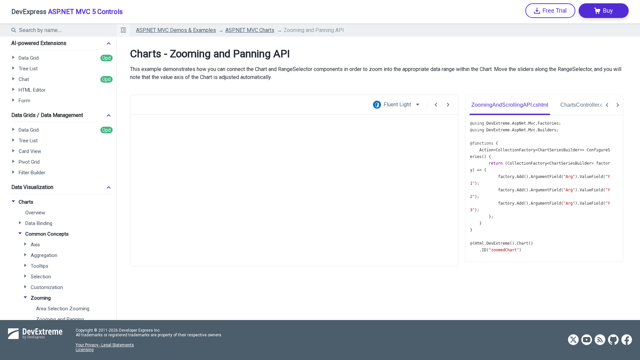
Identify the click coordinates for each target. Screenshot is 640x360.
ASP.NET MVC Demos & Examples (176, 30)
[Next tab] (617, 105)
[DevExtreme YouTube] (586, 340)
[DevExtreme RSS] (600, 340)
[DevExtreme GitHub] (613, 340)
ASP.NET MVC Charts (249, 30)
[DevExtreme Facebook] (626, 340)
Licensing (85, 349)
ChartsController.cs (583, 105)
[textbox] (63, 30)
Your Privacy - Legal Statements (105, 345)
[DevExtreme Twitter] (573, 340)
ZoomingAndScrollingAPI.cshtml (509, 105)
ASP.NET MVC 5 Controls (67, 12)
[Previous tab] (607, 105)
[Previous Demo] (436, 105)
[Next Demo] (448, 105)
